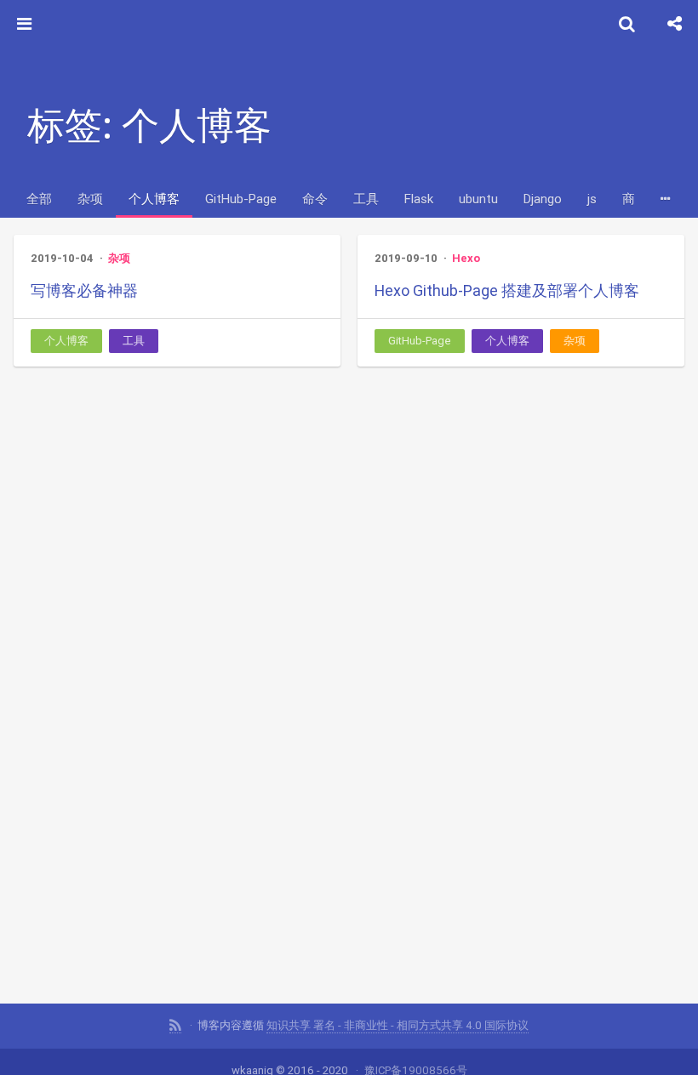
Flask (418, 199)
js (592, 199)
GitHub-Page (241, 199)
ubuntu (478, 199)
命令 (315, 199)
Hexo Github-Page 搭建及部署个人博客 (507, 290)
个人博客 (154, 199)
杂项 (90, 199)
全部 (39, 199)
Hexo (466, 258)
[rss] (175, 1025)
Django (543, 199)
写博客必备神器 (84, 290)
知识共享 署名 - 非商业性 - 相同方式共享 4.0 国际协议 (397, 1025)
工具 (366, 199)
